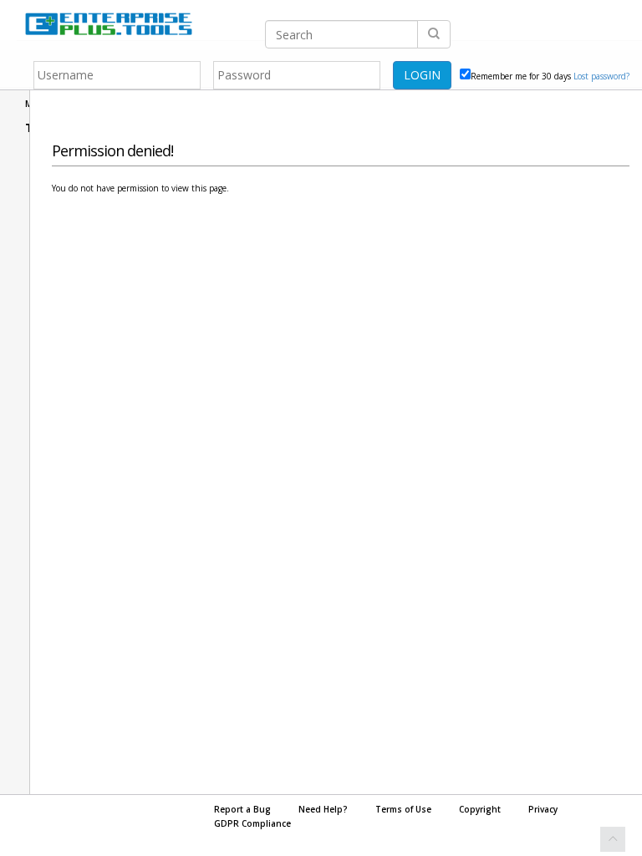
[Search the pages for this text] (434, 34)
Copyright (480, 809)
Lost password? (601, 76)
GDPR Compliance (252, 823)
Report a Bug (242, 809)
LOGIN (422, 75)
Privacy (543, 809)
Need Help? (323, 809)
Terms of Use (403, 809)
